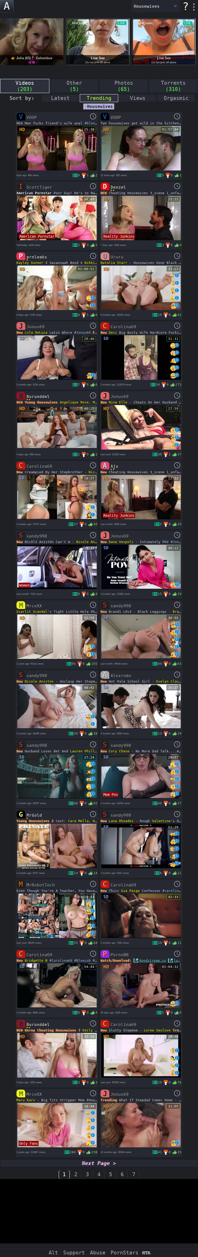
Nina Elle (118, 402)
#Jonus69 (82, 332)
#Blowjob (82, 960)
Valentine (161, 821)
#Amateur (95, 1100)
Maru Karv (25, 1100)
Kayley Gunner (29, 263)
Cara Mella (78, 821)
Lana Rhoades (121, 821)
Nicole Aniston (90, 542)
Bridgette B (36, 960)
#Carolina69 (61, 960)
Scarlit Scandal (31, 612)
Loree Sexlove (157, 1030)
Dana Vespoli (121, 542)
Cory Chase (119, 751)
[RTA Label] (146, 1253)
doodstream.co (152, 960)
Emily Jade (92, 1030)
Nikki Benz (95, 263)
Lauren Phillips (85, 751)
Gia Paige (130, 891)
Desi (113, 332)
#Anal (96, 612)
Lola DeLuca (36, 332)
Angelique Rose (74, 402)
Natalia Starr (114, 263)
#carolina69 (173, 891)
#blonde (92, 123)
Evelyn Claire (169, 681)
